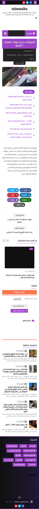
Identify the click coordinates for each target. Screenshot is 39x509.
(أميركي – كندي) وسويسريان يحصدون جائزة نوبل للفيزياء (20, 122)
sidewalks (20, 8)
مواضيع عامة (11, 55)
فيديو (18, 460)
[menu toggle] (35, 2)
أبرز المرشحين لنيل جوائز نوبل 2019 (21, 128)
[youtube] (23, 2)
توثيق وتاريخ (11, 446)
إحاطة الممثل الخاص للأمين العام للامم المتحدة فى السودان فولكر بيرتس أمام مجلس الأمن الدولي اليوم (15, 408)
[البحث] (3, 2)
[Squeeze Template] (31, 501)
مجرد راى (8, 460)
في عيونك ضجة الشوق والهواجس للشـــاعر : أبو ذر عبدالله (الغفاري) (14, 355)
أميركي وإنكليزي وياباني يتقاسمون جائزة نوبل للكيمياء (19, 114)
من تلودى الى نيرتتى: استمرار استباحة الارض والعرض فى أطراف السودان (19, 135)
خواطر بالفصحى (13, 450)
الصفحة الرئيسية (28, 55)
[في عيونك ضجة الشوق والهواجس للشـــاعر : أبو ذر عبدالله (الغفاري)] (33, 353)
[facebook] (30, 2)
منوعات (30, 464)
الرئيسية (29, 33)
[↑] (19, 497)
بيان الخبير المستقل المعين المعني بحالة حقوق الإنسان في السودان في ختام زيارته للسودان (15, 389)
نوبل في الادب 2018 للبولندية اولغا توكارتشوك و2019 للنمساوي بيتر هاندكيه (18, 106)
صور (17, 455)
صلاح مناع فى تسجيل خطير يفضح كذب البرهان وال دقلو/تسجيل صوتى (20, 276)
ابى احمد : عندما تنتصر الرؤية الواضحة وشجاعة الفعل (20, 98)
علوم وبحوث (29, 460)
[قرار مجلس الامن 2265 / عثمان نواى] (33, 424)
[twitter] (27, 2)
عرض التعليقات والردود (19, 310)
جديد (18, 55)
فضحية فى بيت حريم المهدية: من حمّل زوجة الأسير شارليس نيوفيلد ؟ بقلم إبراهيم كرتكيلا (14, 371)
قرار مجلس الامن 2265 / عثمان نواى (16, 425)
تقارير (22, 446)
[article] (19, 218)
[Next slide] (3, 240)
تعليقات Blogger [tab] (19, 292)
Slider (30, 59)
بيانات (31, 446)
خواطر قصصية (28, 455)
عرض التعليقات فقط (18, 306)
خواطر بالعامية (28, 450)
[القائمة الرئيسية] (5, 33)
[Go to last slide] (7, 240)
